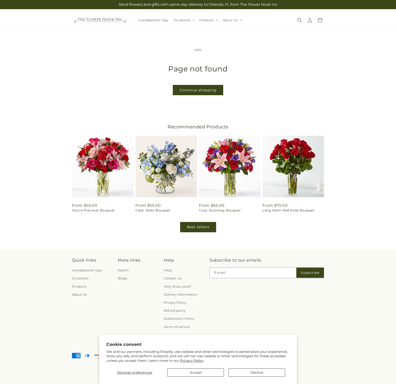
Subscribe (310, 272)
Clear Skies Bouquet (152, 210)
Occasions (80, 278)
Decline (256, 372)
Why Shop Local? (178, 286)
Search (123, 270)
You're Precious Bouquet (93, 210)
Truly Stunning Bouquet (220, 210)
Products (79, 286)
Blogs (122, 278)
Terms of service (177, 327)
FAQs (168, 270)
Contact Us (173, 278)
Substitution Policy (179, 318)
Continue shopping (198, 90)
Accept (196, 372)
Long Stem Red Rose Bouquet (288, 210)
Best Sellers (198, 227)
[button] (183, 20)
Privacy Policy (192, 360)
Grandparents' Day (87, 270)
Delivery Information (180, 294)
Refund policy (175, 310)
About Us (79, 294)
